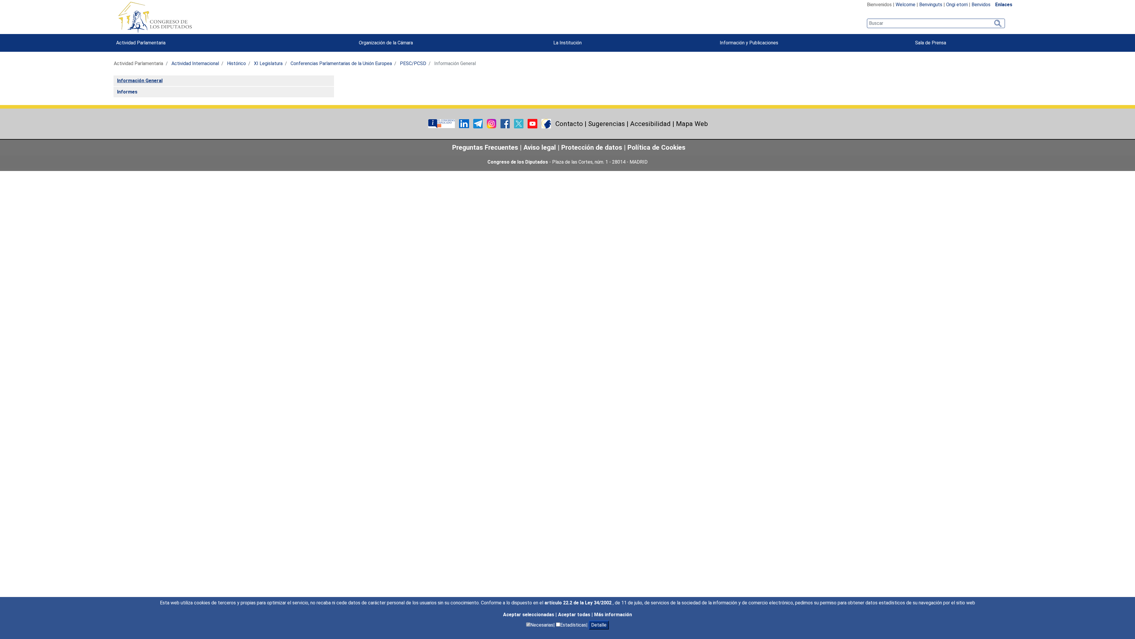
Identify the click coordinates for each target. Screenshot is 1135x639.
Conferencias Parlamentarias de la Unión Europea (341, 63)
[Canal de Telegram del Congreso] (478, 123)
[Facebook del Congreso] (506, 123)
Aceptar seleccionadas (529, 614)
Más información (613, 614)
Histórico (236, 63)
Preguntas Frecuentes (485, 147)
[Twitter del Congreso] (519, 123)
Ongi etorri (957, 4)
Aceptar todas (574, 614)
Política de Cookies (656, 147)
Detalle (599, 625)
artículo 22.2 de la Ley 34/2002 (578, 603)
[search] (936, 23)
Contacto (569, 124)
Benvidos (981, 4)
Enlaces (1003, 4)
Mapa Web (692, 124)
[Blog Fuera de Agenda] (546, 123)
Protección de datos (591, 147)
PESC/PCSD (413, 63)
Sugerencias (606, 124)
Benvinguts (930, 4)
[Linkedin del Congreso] (465, 123)
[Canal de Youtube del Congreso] (533, 123)
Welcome (905, 4)
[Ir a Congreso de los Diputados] (155, 17)
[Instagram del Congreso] (492, 123)
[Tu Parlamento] (442, 123)
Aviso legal (540, 147)
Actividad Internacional (195, 63)
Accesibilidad (650, 124)
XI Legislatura (268, 63)
